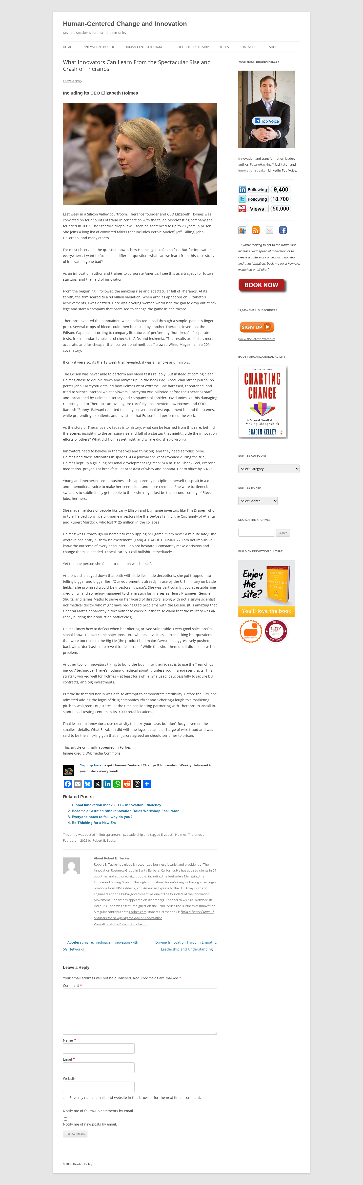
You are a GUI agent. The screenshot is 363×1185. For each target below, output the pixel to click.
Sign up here (90, 765)
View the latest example (256, 339)
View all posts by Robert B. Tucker (120, 924)
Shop (273, 47)
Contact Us (249, 47)
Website (69, 1078)
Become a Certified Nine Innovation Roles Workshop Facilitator (125, 811)
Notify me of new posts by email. (90, 1124)
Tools (224, 47)
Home (67, 47)
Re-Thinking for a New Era (94, 823)
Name (69, 1040)
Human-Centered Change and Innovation (125, 23)
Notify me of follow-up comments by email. (98, 1110)
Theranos (195, 834)
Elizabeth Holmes (173, 834)
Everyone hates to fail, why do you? (102, 817)
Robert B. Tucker (104, 840)
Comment (72, 985)
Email (69, 1059)
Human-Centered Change (145, 47)
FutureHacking (261, 164)
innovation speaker (252, 170)
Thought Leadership (192, 47)
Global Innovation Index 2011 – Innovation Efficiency (116, 805)
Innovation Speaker (98, 47)
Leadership (135, 834)
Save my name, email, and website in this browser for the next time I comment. (135, 1097)
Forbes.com (137, 912)
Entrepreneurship (112, 834)
